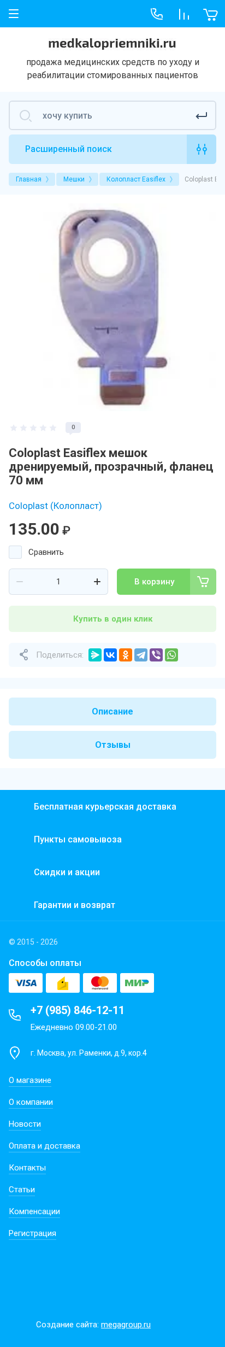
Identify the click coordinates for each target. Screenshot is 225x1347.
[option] (112, 307)
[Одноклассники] (125, 654)
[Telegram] (140, 654)
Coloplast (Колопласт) (55, 505)
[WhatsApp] (171, 654)
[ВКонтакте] (110, 654)
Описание (112, 711)
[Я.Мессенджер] (95, 654)
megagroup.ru (126, 1325)
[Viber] (156, 654)
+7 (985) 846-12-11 (78, 1010)
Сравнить (46, 552)
